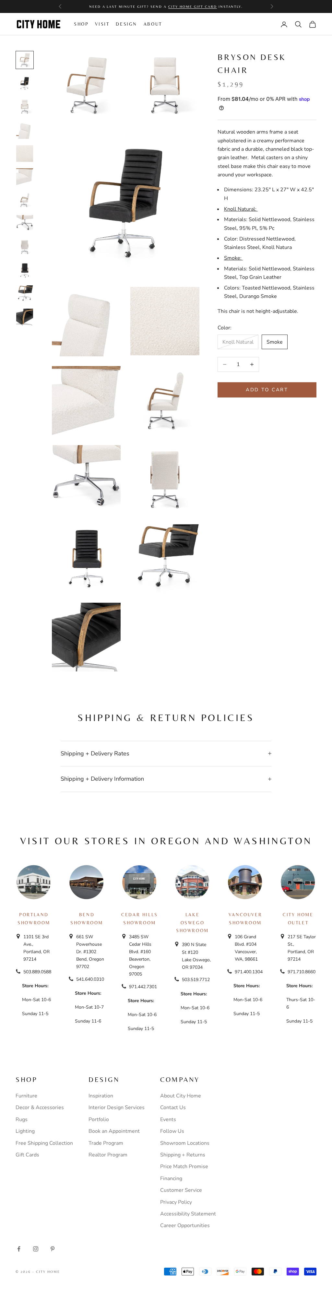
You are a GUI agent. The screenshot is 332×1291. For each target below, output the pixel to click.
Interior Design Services (117, 1107)
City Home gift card (192, 6)
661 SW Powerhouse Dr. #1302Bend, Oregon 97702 (90, 952)
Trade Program (106, 1143)
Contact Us (173, 1107)
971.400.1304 (249, 972)
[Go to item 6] (25, 177)
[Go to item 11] (25, 294)
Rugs (22, 1119)
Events (168, 1119)
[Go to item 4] (25, 130)
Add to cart (267, 389)
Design (126, 24)
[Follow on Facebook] (19, 1249)
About (153, 24)
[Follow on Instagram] (35, 1249)
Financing (171, 1178)
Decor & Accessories (40, 1107)
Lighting (25, 1131)
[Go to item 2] (25, 83)
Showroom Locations (184, 1143)
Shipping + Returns (182, 1154)
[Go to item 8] (25, 223)
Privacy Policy (176, 1202)
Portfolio (99, 1119)
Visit (102, 24)
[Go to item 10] (25, 270)
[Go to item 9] (25, 247)
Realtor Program (108, 1154)
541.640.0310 (90, 979)
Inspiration (101, 1095)
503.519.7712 (196, 980)
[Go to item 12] (25, 317)
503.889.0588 (37, 972)
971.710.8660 (301, 972)
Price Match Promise (184, 1166)
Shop (81, 24)
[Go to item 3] (25, 107)
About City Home (180, 1095)
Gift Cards (27, 1154)
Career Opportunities (185, 1225)
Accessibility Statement (188, 1213)
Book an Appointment (114, 1131)
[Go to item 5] (25, 154)
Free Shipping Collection (44, 1143)
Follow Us (172, 1131)
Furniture (26, 1095)
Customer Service (181, 1190)
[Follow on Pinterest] (52, 1249)
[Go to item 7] (25, 200)
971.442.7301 (143, 987)
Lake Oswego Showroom (192, 922)
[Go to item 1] (25, 60)
